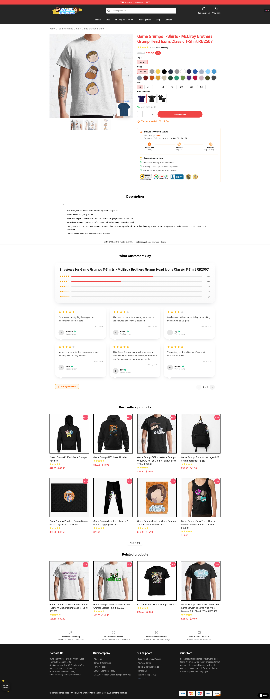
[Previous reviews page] (198, 387)
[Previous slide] (54, 76)
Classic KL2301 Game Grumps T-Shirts (156, 604)
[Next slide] (128, 76)
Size (139, 82)
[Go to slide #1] (76, 125)
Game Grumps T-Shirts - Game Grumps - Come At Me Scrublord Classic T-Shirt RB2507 (69, 608)
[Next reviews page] (212, 387)
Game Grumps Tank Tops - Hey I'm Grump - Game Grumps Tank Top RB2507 (198, 524)
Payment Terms (144, 663)
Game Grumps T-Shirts (93, 28)
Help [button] (265, 695)
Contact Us (142, 671)
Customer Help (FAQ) (147, 675)
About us (98, 659)
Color (139, 67)
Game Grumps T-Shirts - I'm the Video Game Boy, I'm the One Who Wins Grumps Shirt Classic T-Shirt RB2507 (200, 608)
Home (52, 28)
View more (135, 543)
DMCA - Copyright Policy (104, 671)
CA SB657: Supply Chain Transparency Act (112, 675)
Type (139, 58)
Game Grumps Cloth (69, 28)
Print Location (143, 91)
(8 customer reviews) (159, 48)
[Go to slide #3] (105, 125)
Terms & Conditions (102, 663)
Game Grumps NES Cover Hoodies (110, 457)
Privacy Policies (100, 667)
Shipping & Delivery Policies (149, 659)
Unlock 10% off (5, 686)
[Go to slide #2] (91, 125)
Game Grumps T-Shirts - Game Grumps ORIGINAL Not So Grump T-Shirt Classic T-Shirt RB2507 (156, 460)
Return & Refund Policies (148, 667)
